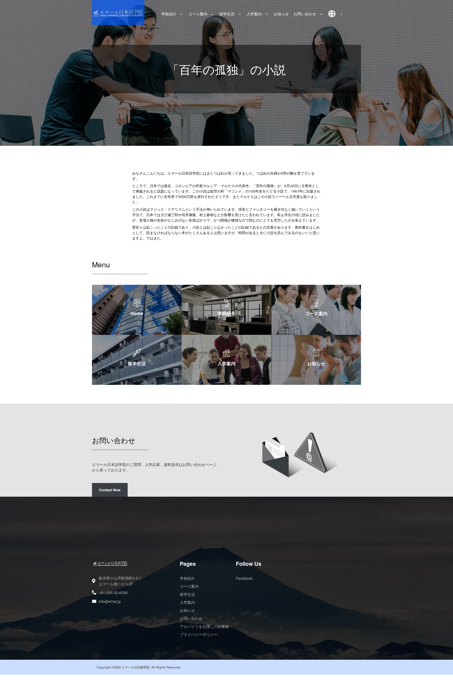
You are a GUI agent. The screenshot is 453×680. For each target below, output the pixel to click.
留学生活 (227, 14)
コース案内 (198, 14)
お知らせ (281, 14)
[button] (110, 490)
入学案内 (254, 14)
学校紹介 (168, 14)
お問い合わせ (305, 14)
